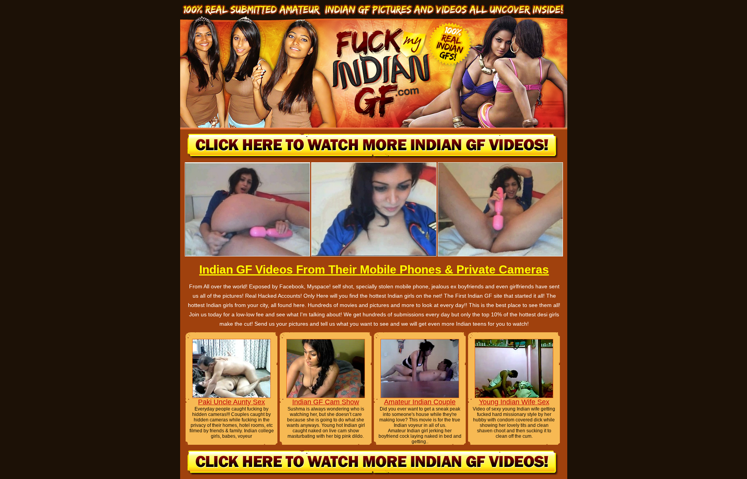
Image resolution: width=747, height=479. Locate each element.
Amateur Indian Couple (420, 402)
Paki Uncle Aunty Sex (231, 402)
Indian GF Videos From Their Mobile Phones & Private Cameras (374, 269)
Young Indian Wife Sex (514, 402)
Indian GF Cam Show (325, 402)
